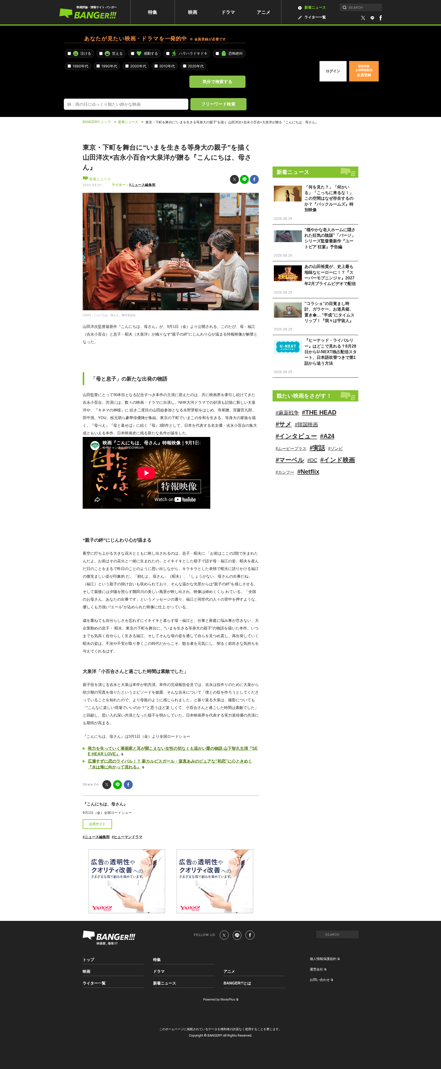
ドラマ (228, 12)
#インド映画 (337, 459)
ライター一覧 (315, 17)
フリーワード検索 (218, 103)
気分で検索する (217, 81)
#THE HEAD (319, 412)
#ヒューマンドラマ (127, 837)
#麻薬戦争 (287, 412)
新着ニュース (315, 7)
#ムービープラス (291, 448)
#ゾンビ (335, 448)
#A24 (327, 436)
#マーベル (290, 459)
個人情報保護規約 (323, 959)
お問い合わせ (320, 980)
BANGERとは (237, 983)
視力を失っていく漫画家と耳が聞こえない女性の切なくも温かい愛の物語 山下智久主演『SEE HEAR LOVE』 (173, 751)
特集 (152, 12)
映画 (192, 12)
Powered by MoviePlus (219, 999)
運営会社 (316, 969)
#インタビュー (296, 436)
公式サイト (97, 824)
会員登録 (364, 71)
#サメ (284, 424)
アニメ (264, 12)
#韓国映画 (306, 424)
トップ (88, 959)
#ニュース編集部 (142, 185)
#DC (312, 460)
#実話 (317, 447)
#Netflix (308, 471)
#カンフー (285, 472)
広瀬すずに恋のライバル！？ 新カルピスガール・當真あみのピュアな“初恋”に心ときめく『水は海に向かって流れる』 (170, 764)
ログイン (333, 71)
